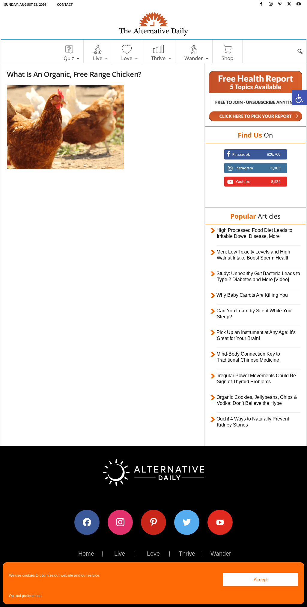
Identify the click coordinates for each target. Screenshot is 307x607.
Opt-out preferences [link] (25, 596)
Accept (260, 579)
